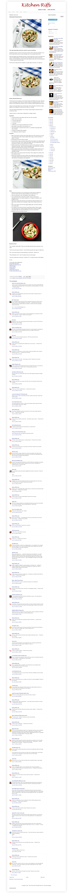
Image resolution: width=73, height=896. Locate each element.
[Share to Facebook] (29, 276)
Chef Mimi (14, 543)
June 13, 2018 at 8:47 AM (16, 288)
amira (13, 861)
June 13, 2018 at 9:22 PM (16, 491)
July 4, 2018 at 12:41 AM (16, 851)
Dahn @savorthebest (16, 460)
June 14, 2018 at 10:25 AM (17, 598)
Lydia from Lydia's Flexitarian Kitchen (19, 693)
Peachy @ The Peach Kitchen (17, 431)
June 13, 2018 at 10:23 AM (17, 331)
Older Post (42, 877)
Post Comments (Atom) (18, 879)
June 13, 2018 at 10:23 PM (17, 520)
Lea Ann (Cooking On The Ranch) (18, 394)
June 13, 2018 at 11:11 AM (17, 360)
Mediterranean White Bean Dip (15, 264)
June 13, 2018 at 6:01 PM (16, 428)
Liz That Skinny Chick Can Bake (18, 655)
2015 (50, 155)
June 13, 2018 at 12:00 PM (17, 368)
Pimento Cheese (12, 267)
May (51, 144)
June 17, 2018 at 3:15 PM (16, 755)
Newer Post (12, 877)
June (51, 136)
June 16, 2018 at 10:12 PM (17, 725)
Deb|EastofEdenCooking (17, 610)
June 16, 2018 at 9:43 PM (16, 718)
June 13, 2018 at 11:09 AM (17, 338)
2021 (50, 120)
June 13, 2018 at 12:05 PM (17, 376)
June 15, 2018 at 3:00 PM (16, 674)
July (51, 134)
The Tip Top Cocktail (54, 139)
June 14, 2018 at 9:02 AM (16, 560)
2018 (50, 125)
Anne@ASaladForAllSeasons (17, 780)
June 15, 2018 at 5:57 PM (16, 689)
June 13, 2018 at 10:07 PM (17, 512)
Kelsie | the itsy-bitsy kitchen (17, 283)
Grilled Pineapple (12, 266)
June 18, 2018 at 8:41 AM (16, 809)
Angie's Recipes (15, 364)
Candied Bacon (12, 268)
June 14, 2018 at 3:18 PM (16, 637)
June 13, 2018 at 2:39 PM (16, 413)
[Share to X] (28, 276)
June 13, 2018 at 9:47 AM (16, 316)
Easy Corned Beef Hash (58, 62)
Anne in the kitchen (16, 509)
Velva (13, 469)
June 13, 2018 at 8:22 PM (16, 465)
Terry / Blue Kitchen (16, 401)
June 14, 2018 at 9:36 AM (16, 583)
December (52, 126)
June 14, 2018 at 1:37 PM (16, 614)
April (51, 145)
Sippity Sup (14, 728)
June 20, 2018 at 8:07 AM (16, 844)
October (52, 130)
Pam (13, 319)
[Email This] (26, 276)
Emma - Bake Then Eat (16, 580)
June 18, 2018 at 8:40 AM (16, 802)
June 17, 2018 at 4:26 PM (16, 761)
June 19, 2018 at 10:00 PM (17, 837)
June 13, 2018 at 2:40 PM (16, 421)
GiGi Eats (14, 552)
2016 (50, 154)
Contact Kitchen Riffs (52, 171)
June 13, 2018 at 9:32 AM (16, 308)
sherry (13, 641)
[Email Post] (24, 276)
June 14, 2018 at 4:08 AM (16, 533)
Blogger (49, 885)
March (51, 147)
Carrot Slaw (52, 137)
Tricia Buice (14, 625)
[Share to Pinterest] (30, 276)
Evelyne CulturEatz (15, 327)
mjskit (13, 501)
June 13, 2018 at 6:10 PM (16, 434)
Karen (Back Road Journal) (17, 788)
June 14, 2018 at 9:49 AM (16, 591)
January (52, 150)
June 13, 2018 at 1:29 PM (16, 398)
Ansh (13, 758)
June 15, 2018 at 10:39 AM (17, 667)
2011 (50, 161)
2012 (50, 160)
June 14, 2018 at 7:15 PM (16, 645)
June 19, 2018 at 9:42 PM (16, 818)
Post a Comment (14, 874)
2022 (50, 119)
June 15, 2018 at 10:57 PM (17, 704)
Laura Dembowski (15, 671)
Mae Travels (14, 299)
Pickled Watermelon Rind (14, 263)
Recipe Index (50, 168)
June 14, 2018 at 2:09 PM (16, 622)
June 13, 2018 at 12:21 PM (17, 390)
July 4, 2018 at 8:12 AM (16, 858)
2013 (50, 158)
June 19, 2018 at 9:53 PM (16, 827)
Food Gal (14, 685)
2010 (50, 163)
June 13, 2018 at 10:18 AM (17, 324)
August (51, 133)
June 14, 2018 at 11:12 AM (17, 606)
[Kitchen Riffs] (51, 26)
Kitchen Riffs (14, 292)
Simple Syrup (56, 77)
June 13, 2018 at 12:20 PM (17, 383)
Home (9, 11)
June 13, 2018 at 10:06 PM (17, 505)
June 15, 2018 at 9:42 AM (16, 659)
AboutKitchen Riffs (51, 167)
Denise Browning (15, 425)
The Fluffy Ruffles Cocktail (55, 142)
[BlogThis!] (27, 276)
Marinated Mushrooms (54, 140)
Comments (52, 33)
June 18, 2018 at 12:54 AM (17, 785)
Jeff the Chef (14, 530)
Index (17, 11)
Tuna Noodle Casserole (58, 54)
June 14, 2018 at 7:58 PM (16, 652)
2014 (50, 157)
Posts (51, 31)
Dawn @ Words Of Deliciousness (18, 715)
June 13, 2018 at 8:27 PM (16, 475)
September (52, 131)
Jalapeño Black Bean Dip (14, 269)
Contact (24, 11)
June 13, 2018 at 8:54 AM (16, 296)
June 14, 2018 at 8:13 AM (16, 540)
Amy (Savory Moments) (16, 371)
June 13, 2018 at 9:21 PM (16, 483)
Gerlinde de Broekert (16, 594)
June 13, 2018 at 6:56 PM (16, 441)
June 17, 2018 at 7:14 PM (16, 777)
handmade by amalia (16, 830)
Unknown (14, 451)
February (52, 149)
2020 (50, 122)
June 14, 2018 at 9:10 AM (16, 576)
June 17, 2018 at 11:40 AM (17, 735)
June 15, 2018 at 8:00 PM (16, 696)
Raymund (14, 848)
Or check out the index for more (15, 270)
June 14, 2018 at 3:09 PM (16, 629)
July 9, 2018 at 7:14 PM (16, 872)
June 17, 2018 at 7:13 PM (16, 769)
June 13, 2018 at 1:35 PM (16, 406)
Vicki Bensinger (15, 747)
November (52, 128)
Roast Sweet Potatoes (58, 109)
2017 (50, 152)
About (13, 11)
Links (21, 11)
